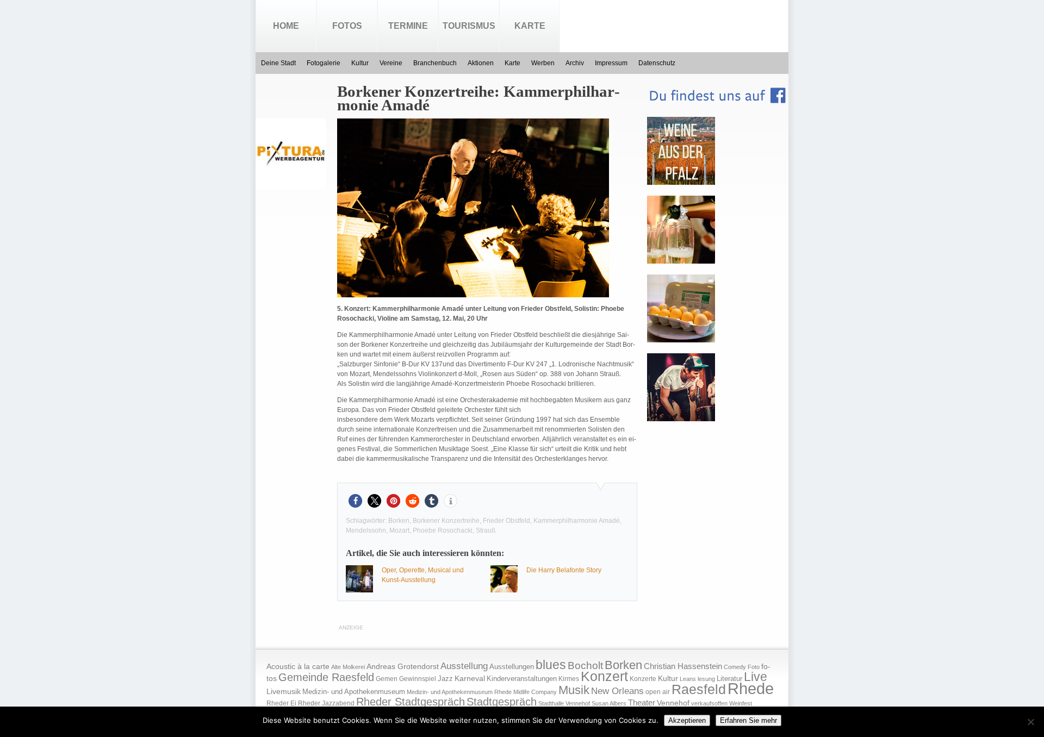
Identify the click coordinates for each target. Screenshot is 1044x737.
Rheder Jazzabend (326, 703)
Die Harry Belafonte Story (563, 570)
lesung (706, 679)
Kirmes (568, 679)
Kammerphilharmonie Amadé (576, 520)
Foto (754, 667)
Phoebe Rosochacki (443, 530)
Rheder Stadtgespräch (410, 702)
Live (755, 677)
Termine (408, 25)
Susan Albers (609, 703)
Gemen (386, 679)
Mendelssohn (366, 530)
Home (286, 25)
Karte (529, 25)
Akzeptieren (687, 720)
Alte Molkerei (348, 667)
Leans (688, 679)
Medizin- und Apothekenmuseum (353, 692)
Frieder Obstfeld (506, 520)
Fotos (347, 25)
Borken (398, 520)
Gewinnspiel (417, 679)
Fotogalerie (323, 63)
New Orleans (617, 691)
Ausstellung (464, 666)
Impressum (611, 63)
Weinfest (740, 703)
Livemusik (283, 691)
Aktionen (481, 63)
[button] (355, 501)
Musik (573, 690)
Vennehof (673, 702)
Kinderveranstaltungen (522, 678)
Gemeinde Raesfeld (326, 677)
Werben (543, 63)
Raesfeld (699, 689)
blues (551, 665)
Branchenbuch (435, 63)
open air (657, 692)
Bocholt (585, 665)
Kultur (360, 63)
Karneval (470, 678)
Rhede (751, 688)
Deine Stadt (278, 63)
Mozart (399, 530)
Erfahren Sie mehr (748, 720)
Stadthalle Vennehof (564, 703)
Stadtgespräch (502, 702)
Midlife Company (535, 692)
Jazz (445, 678)
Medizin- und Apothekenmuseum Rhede (459, 692)
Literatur (729, 679)
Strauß (485, 530)
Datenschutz (656, 63)
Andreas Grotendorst (402, 666)
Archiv (575, 63)
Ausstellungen (511, 667)
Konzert (604, 676)
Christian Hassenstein (683, 666)
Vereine (391, 63)
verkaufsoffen (709, 703)
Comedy (735, 667)
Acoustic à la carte (298, 667)
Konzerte (643, 679)
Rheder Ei (281, 703)
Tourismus (469, 25)
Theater (641, 702)
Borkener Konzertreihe (446, 520)
